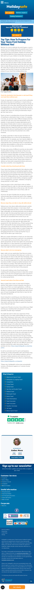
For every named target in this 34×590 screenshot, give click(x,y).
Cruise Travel (10, 384)
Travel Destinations (11, 399)
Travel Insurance (10, 401)
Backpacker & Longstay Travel (14, 379)
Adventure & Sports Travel (13, 377)
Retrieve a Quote (21, 13)
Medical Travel (10, 391)
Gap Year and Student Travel (14, 389)
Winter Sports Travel (11, 411)
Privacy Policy (4, 531)
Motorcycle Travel (11, 394)
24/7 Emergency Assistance (8, 495)
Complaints (4, 483)
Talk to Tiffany (5, 480)
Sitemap (3, 534)
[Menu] (1, 2)
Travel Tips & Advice (6, 493)
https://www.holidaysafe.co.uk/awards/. (11, 361)
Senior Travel (9, 396)
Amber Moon (17, 450)
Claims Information (6, 497)
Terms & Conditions (5, 529)
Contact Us (4, 478)
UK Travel (9, 408)
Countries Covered (6, 481)
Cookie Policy (4, 533)
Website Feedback (6, 485)
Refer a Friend (5, 499)
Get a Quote (9, 13)
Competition (9, 382)
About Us (4, 505)
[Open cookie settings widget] (3, 587)
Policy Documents (6, 491)
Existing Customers (15, 16)
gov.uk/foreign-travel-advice (22, 553)
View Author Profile (17, 457)
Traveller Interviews (11, 406)
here (26, 575)
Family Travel (10, 387)
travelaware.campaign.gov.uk (8, 560)
